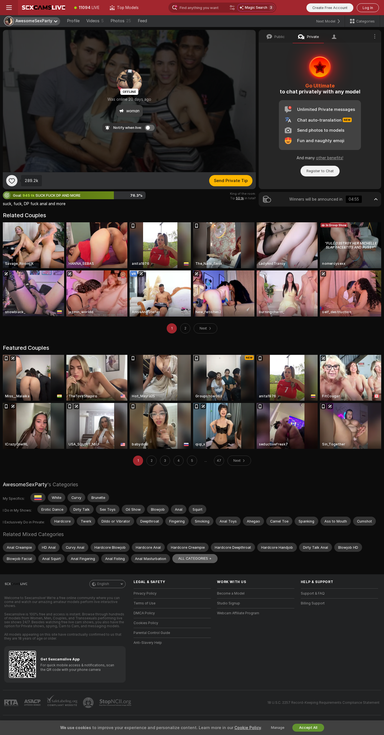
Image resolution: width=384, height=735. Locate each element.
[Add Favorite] (11, 180)
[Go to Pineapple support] (89, 702)
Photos (120, 20)
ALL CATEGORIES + (195, 558)
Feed (142, 20)
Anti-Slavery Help (148, 643)
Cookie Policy (247, 727)
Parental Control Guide (152, 633)
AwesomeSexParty (25, 484)
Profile (73, 20)
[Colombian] (38, 497)
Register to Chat (320, 171)
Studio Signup (228, 603)
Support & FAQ (313, 593)
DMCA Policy (144, 613)
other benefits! (329, 158)
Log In (368, 8)
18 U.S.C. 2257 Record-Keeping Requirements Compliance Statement (323, 703)
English (103, 584)
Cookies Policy (146, 623)
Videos (95, 20)
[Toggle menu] (9, 7)
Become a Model (231, 593)
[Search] (232, 8)
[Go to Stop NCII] (115, 702)
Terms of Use (144, 603)
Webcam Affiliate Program (238, 613)
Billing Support (313, 603)
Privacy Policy (145, 593)
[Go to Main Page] (43, 7)
